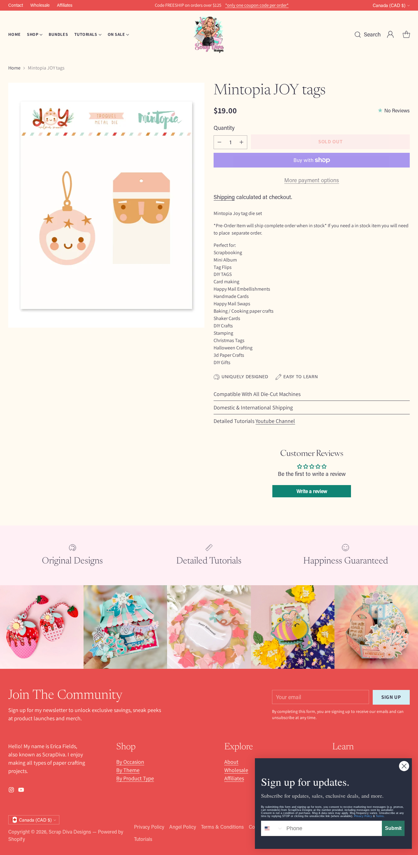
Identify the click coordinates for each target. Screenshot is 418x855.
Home (14, 68)
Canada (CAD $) (389, 5)
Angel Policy (182, 826)
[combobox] (272, 828)
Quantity (224, 127)
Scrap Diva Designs (70, 831)
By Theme (128, 770)
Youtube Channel (275, 420)
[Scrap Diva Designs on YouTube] (21, 791)
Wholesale (236, 770)
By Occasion (130, 761)
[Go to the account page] (390, 34)
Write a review (312, 491)
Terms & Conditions (222, 826)
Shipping (224, 197)
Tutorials (143, 839)
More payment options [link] (311, 180)
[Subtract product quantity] (219, 142)
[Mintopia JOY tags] (106, 205)
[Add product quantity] (241, 142)
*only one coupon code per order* (257, 5)
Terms (380, 816)
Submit (393, 828)
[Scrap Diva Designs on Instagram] (11, 791)
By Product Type (135, 778)
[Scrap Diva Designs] (209, 34)
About (231, 761)
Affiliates (234, 778)
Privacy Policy (149, 826)
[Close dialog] (404, 766)
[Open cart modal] (406, 34)
